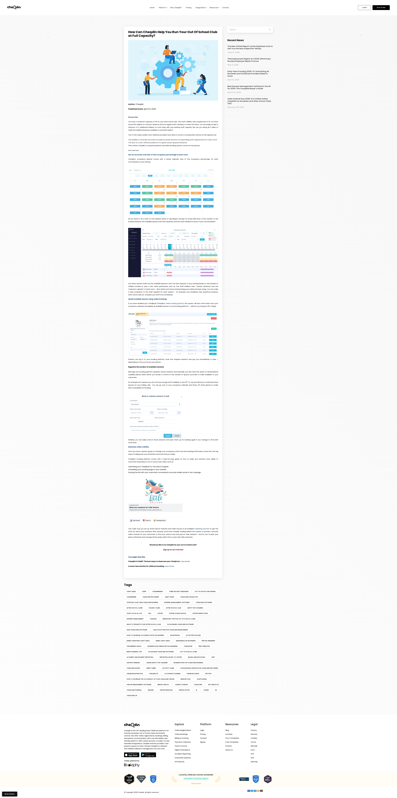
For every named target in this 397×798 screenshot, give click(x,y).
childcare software (204, 602)
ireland (151, 690)
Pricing (188, 7)
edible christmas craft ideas (138, 641)
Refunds (254, 746)
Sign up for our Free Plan (173, 550)
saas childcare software (137, 630)
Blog (227, 730)
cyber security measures (178, 591)
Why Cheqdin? (176, 7)
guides (206, 690)
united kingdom (166, 690)
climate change (181, 685)
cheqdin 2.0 (153, 674)
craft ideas (131, 591)
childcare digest (133, 668)
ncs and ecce (213, 685)
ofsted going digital (177, 613)
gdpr (144, 591)
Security (254, 734)
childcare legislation (189, 597)
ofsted (160, 613)
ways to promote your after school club (144, 624)
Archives (228, 734)
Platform (162, 7)
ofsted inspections (200, 613)
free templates (204, 646)
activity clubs (168, 668)
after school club (173, 608)
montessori (175, 635)
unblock (150, 440)
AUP (252, 754)
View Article (185, 561)
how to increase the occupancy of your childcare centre (150, 679)
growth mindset (133, 663)
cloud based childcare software (180, 624)
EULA (253, 750)
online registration (135, 674)
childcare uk (132, 695)
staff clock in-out (134, 613)
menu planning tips (134, 652)
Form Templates (232, 738)
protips (208, 674)
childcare (198, 685)
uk (216, 690)
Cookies (254, 738)
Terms (253, 742)
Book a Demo (10, 794)
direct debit (151, 668)
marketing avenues (201, 529)
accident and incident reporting (140, 657)
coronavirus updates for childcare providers (199, 668)
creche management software (139, 685)
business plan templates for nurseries (163, 646)
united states (184, 690)
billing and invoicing (196, 657)
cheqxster (188, 646)
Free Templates (231, 742)
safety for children (195, 608)
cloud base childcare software (161, 652)
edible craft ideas (163, 641)
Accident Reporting (183, 754)
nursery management (135, 619)
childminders (157, 591)
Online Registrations (183, 730)
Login (364, 8)
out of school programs (205, 591)
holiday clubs (154, 608)
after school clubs (134, 608)
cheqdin (153, 619)
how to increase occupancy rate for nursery (145, 635)
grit (213, 657)
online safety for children (156, 663)
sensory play (186, 679)
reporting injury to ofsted (171, 657)
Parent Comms (181, 746)
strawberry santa (134, 646)
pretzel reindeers (208, 641)
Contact (225, 7)
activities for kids (193, 635)
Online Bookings (181, 734)
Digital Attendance (182, 750)
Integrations (200, 7)
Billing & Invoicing (181, 738)
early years (169, 597)
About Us (229, 750)
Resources (214, 7)
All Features (179, 761)
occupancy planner (172, 674)
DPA (252, 758)
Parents (228, 746)
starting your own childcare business (142, 602)
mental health (163, 685)
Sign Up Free (381, 8)
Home (152, 7)
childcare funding (134, 690)
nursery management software (177, 602)
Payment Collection (183, 742)
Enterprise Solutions (183, 758)
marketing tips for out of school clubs (179, 619)
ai (196, 690)
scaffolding (202, 679)
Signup (202, 742)
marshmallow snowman (186, 641)
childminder (131, 597)
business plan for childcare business (188, 663)
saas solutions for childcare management (170, 630)
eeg (149, 613)
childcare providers (150, 597)
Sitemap (254, 761)
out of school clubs (188, 652)
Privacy (254, 730)
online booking (193, 674)
